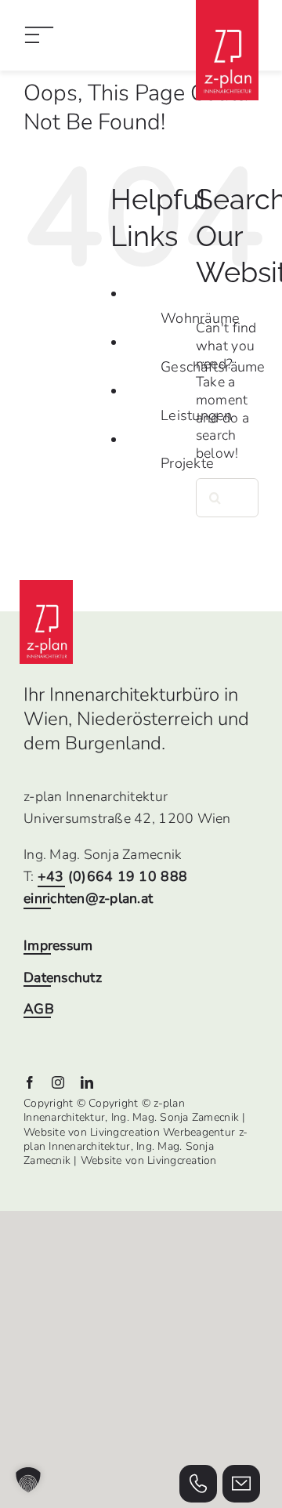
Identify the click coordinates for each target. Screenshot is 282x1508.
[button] (28, 1480)
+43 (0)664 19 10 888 (112, 876)
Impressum (58, 946)
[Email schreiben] (241, 1484)
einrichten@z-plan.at (88, 898)
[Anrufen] (198, 1484)
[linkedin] (87, 1082)
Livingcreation (182, 1160)
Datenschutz (63, 978)
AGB (39, 1009)
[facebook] (30, 1082)
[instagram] (58, 1082)
